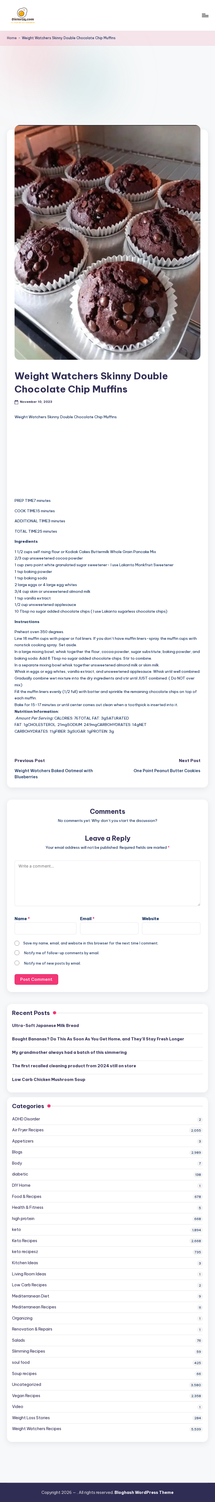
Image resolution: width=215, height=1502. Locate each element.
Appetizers (23, 1141)
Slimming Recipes (28, 1351)
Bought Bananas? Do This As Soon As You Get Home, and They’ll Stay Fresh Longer (98, 1039)
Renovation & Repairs (32, 1329)
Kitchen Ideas (25, 1262)
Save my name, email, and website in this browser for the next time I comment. (90, 943)
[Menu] (205, 15)
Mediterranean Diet (30, 1296)
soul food (21, 1362)
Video (17, 1406)
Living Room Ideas (29, 1274)
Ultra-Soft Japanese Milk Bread (45, 1025)
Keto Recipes (24, 1240)
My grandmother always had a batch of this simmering (69, 1052)
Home (12, 38)
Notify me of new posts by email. (52, 963)
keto (16, 1229)
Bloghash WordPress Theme (144, 1492)
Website (150, 918)
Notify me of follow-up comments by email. (61, 953)
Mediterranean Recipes (34, 1307)
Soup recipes (24, 1373)
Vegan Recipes (26, 1395)
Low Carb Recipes (29, 1284)
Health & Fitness (27, 1207)
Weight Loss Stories (31, 1417)
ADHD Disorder (26, 1119)
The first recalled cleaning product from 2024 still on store (74, 1065)
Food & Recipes (26, 1196)
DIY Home (21, 1185)
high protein (23, 1218)
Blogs (17, 1152)
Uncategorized (26, 1384)
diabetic (20, 1174)
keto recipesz (25, 1251)
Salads (18, 1340)
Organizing (22, 1318)
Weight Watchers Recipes (36, 1428)
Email (87, 918)
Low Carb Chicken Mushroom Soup (48, 1079)
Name (22, 918)
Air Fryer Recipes (28, 1129)
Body (17, 1163)
